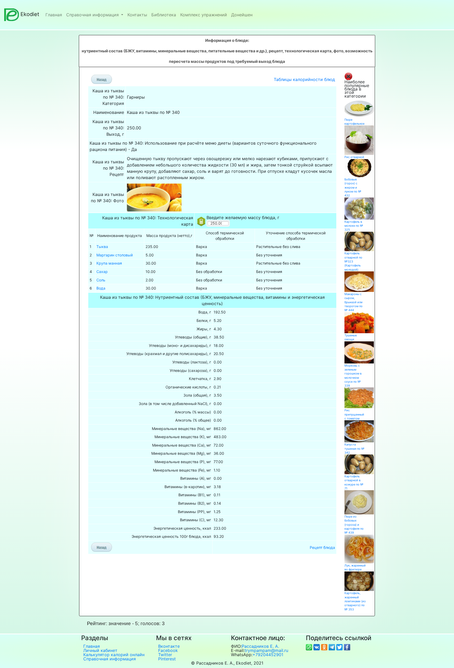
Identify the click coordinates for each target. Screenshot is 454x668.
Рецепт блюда (322, 547)
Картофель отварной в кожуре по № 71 (353, 482)
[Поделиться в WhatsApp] (309, 646)
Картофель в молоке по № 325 (353, 226)
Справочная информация (93, 14)
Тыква (102, 246)
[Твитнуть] (340, 646)
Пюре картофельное (354, 121)
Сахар (102, 271)
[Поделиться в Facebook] (347, 646)
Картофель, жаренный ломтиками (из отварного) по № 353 (354, 601)
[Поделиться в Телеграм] (332, 646)
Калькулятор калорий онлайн (114, 654)
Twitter (165, 654)
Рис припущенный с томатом (354, 414)
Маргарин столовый (114, 255)
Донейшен (241, 14)
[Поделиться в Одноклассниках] (325, 646)
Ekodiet (29, 14)
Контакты (137, 14)
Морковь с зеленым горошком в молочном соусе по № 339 (353, 376)
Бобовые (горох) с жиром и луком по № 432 (352, 187)
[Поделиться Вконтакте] (317, 646)
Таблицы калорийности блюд (304, 79)
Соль (100, 280)
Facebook (168, 650)
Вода (100, 288)
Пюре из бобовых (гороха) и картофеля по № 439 (354, 524)
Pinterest (167, 659)
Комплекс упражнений (203, 14)
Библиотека (163, 14)
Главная (53, 14)
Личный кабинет (100, 650)
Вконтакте (169, 646)
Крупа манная (109, 263)
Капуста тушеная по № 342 (354, 448)
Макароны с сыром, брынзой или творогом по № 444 (353, 302)
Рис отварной (354, 157)
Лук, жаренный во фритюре (355, 567)
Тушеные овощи (350, 337)
